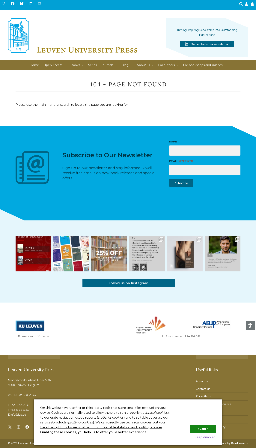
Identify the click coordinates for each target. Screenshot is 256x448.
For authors (166, 65)
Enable (203, 429)
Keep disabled (205, 437)
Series (92, 65)
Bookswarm (239, 443)
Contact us (203, 389)
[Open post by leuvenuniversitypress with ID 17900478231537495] (185, 253)
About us (143, 65)
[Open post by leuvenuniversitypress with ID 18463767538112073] (33, 253)
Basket (253, 5)
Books (75, 65)
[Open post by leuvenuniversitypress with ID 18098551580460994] (109, 253)
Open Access (52, 65)
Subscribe (181, 183)
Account (247, 5)
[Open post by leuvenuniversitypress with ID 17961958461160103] (147, 253)
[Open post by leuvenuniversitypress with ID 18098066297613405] (222, 253)
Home (34, 65)
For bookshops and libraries (202, 65)
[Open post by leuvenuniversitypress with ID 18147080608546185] (71, 253)
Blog (125, 65)
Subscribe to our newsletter (209, 44)
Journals (107, 65)
